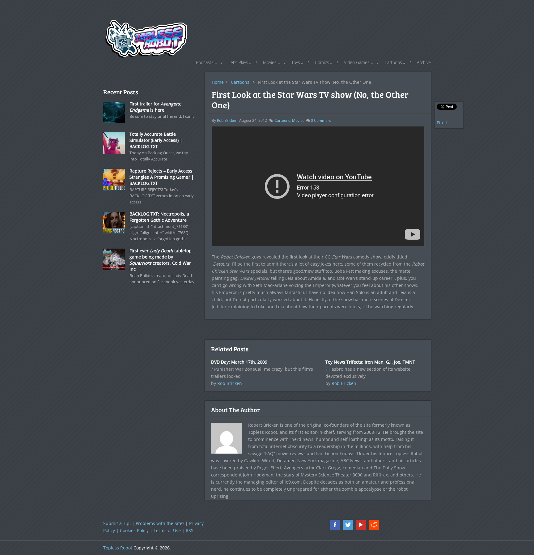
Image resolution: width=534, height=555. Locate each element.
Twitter (348, 525)
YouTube (361, 525)
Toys (295, 62)
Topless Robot (117, 548)
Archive (424, 62)
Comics (322, 62)
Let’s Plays (238, 62)
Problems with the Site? (160, 523)
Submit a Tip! (117, 523)
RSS (189, 530)
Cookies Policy (134, 530)
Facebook (335, 525)
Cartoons (393, 62)
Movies (270, 62)
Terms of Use (167, 530)
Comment (321, 120)
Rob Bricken (227, 120)
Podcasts (205, 62)
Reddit (374, 525)
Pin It (442, 123)
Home (218, 82)
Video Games (357, 62)
